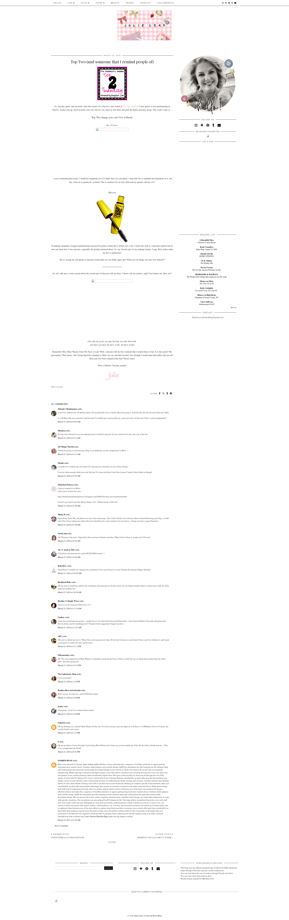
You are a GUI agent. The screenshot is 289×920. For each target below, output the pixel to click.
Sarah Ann (62, 533)
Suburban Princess (66, 484)
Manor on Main (206, 281)
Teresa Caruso (206, 267)
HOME (99, 3)
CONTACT (145, 3)
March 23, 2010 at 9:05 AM (69, 421)
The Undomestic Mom (67, 673)
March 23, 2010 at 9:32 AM (69, 540)
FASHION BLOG (65, 760)
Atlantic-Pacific (206, 253)
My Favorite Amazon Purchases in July (206, 270)
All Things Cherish (66, 446)
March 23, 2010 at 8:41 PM (69, 751)
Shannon (61, 430)
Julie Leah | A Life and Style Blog (148, 915)
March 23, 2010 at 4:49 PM (69, 714)
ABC (60, 636)
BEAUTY (115, 3)
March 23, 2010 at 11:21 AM (69, 627)
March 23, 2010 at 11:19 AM (69, 608)
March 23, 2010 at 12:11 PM (69, 646)
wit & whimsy (206, 260)
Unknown (62, 722)
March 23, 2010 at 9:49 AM (69, 557)
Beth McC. (62, 565)
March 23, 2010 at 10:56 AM (69, 592)
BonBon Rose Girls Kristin (69, 690)
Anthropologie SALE (206, 304)
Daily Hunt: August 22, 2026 (206, 249)
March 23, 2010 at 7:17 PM (69, 732)
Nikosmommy (64, 655)
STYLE (84, 3)
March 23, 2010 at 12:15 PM (69, 665)
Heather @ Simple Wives (68, 600)
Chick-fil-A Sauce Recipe (207, 242)
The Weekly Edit (206, 263)
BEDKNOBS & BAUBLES (206, 274)
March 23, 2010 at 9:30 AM (69, 505)
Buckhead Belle (64, 582)
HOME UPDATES (206, 256)
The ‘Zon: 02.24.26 (207, 283)
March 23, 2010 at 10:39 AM (69, 573)
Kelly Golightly (206, 288)
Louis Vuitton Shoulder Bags (96, 816)
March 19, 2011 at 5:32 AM (69, 820)
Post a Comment (61, 825)
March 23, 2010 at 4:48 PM (69, 697)
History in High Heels (206, 294)
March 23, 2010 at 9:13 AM (69, 438)
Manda (61, 462)
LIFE (70, 3)
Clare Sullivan (206, 301)
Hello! (57, 3)
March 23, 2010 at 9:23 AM (69, 476)
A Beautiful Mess (206, 239)
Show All (233, 308)
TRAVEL (130, 3)
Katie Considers (206, 246)
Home (112, 842)
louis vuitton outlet (91, 764)
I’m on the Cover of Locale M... (206, 290)
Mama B (61, 514)
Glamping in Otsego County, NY (207, 297)
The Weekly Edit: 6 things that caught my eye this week (207, 277)
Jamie (60, 706)
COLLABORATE (165, 3)
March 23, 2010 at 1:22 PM (69, 681)
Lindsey (61, 617)
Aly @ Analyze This (66, 549)
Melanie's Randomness (67, 408)
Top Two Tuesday (130, 106)
